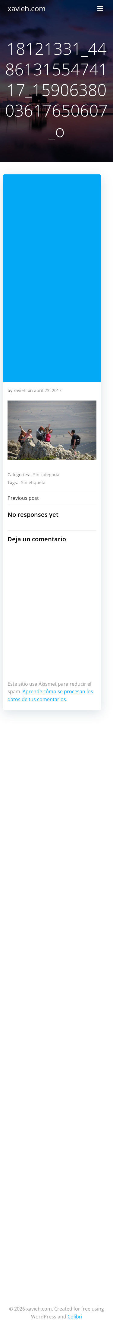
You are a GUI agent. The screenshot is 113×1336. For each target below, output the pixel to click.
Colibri (74, 1316)
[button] (52, 430)
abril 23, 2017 (47, 390)
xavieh (20, 390)
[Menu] (100, 8)
